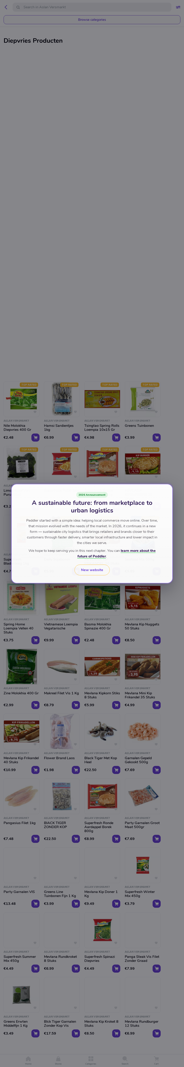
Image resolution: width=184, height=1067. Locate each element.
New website (92, 570)
